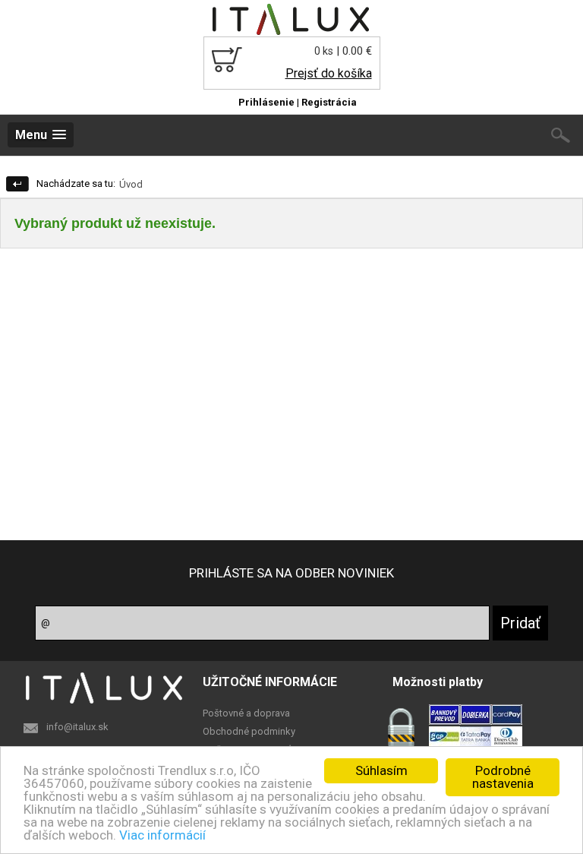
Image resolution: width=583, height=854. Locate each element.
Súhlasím (381, 770)
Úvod (131, 184)
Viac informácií (162, 835)
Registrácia (329, 102)
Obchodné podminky (249, 731)
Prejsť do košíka (328, 73)
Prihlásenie (266, 102)
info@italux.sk (77, 726)
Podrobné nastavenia (503, 777)
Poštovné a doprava (246, 713)
